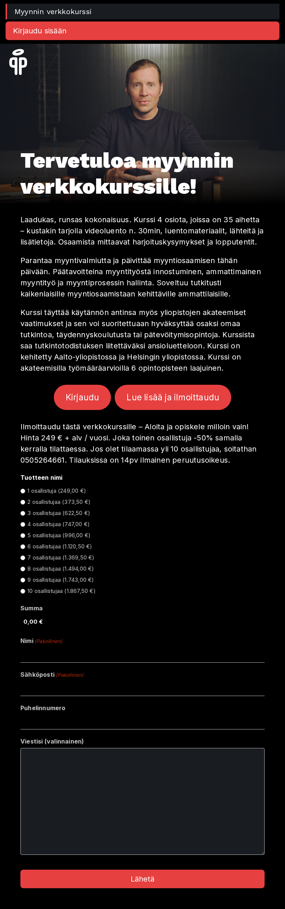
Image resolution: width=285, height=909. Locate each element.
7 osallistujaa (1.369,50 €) (60, 557)
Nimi (41, 640)
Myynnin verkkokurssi (53, 11)
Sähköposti (52, 674)
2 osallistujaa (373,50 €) (59, 501)
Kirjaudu (82, 397)
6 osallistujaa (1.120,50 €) (59, 546)
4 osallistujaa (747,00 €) (58, 524)
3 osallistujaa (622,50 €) (58, 512)
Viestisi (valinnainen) (52, 741)
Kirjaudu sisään (39, 30)
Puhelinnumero (43, 708)
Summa (31, 608)
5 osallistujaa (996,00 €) (59, 535)
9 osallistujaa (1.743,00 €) (60, 579)
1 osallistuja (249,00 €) (56, 490)
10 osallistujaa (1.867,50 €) (61, 590)
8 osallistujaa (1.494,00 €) (60, 568)
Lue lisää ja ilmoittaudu (173, 397)
